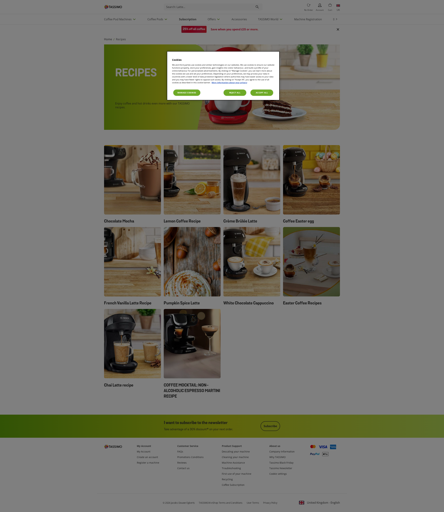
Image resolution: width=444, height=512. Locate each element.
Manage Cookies (186, 92)
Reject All (235, 92)
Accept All (262, 92)
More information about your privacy (229, 82)
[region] (223, 75)
